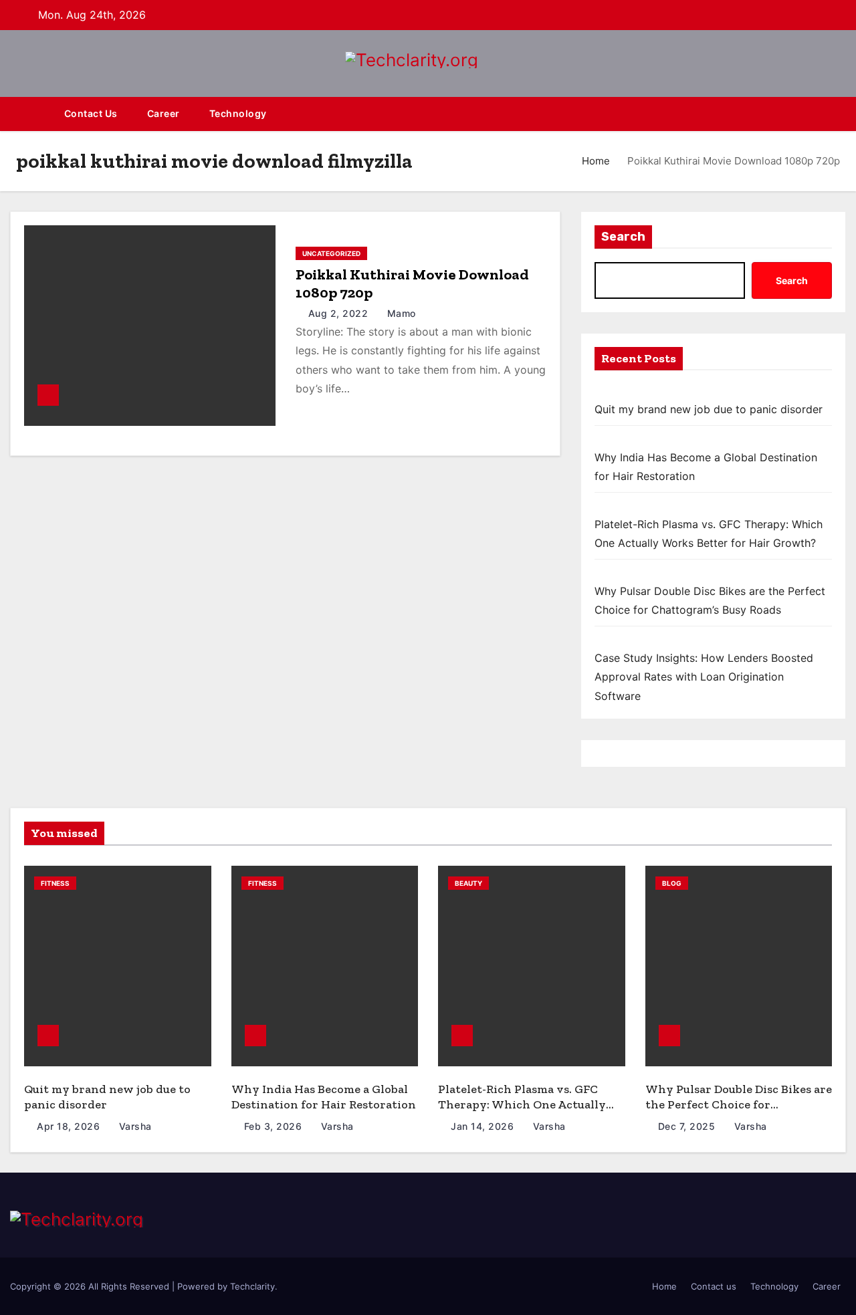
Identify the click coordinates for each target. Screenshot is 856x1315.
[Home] (29, 114)
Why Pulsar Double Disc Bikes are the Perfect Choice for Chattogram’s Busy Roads (738, 1104)
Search (623, 236)
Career (163, 113)
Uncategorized (331, 253)
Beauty (468, 883)
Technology (238, 113)
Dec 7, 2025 (688, 1126)
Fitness (55, 883)
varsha (134, 1126)
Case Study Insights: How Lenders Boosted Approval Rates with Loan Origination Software (704, 677)
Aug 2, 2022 (339, 313)
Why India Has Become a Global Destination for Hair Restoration (323, 1097)
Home (596, 160)
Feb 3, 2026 (274, 1126)
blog (671, 883)
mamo (400, 313)
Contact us (91, 113)
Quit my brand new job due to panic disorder (709, 409)
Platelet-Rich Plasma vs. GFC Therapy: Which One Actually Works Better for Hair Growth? (527, 1104)
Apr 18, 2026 (70, 1126)
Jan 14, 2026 (484, 1126)
